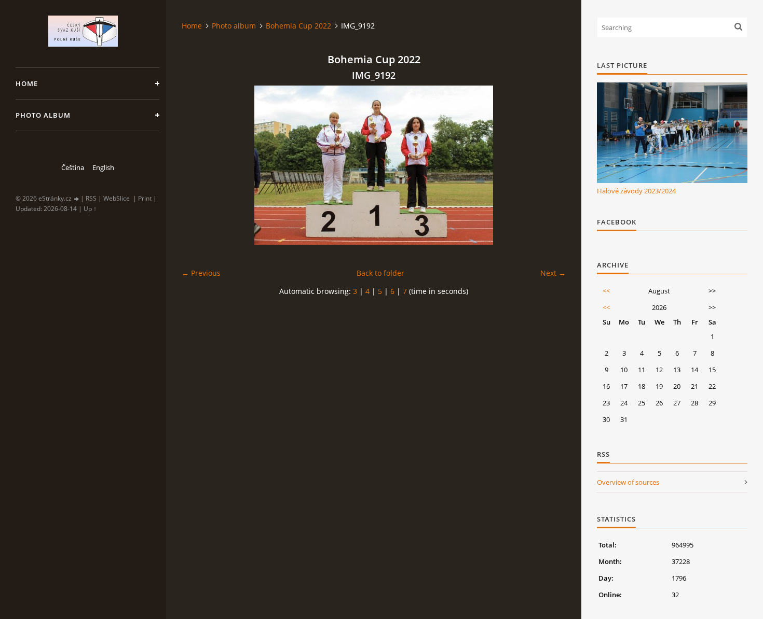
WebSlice (116, 198)
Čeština (72, 167)
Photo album (43, 115)
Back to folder (380, 273)
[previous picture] (198, 165)
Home (27, 83)
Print (145, 198)
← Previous (201, 273)
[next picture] (549, 165)
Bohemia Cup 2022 (298, 26)
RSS (91, 198)
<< (606, 291)
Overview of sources (628, 482)
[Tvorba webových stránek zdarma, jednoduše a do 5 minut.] (76, 199)
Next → (553, 273)
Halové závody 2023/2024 (636, 190)
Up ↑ (90, 208)
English (103, 167)
